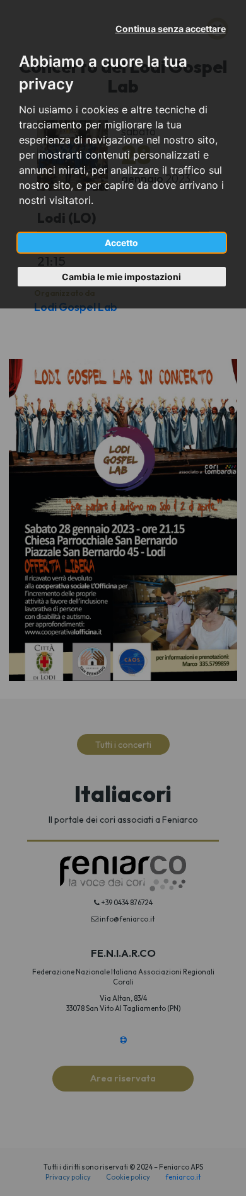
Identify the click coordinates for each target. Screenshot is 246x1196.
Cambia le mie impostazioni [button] (121, 276)
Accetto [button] (121, 242)
